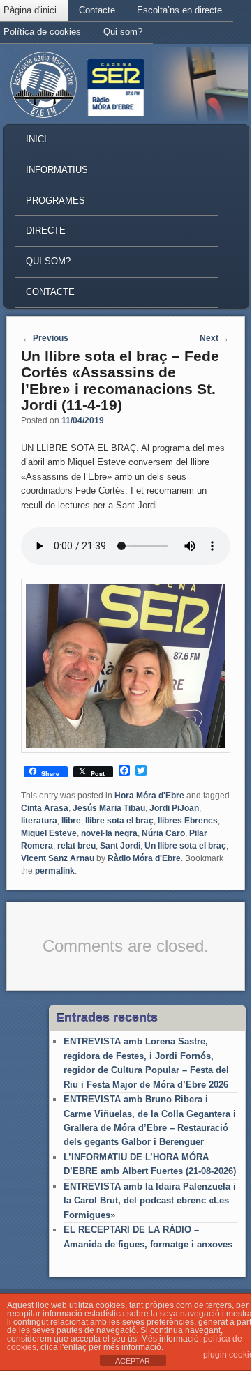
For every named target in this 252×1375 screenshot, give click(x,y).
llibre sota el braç (119, 821)
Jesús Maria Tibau (109, 808)
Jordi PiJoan (174, 808)
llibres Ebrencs (188, 821)
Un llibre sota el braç (185, 846)
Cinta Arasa (44, 808)
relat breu (76, 846)
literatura (39, 821)
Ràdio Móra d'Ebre (144, 858)
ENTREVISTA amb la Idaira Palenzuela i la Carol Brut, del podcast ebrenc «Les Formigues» (150, 1200)
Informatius (57, 170)
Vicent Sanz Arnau (57, 858)
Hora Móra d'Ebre (149, 795)
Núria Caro (163, 833)
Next (214, 338)
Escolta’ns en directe (179, 10)
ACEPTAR (132, 1361)
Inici (36, 139)
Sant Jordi (120, 846)
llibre (71, 821)
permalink (55, 871)
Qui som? (122, 31)
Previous (45, 338)
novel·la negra (109, 833)
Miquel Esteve (49, 833)
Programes (55, 200)
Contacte (97, 10)
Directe (46, 230)
